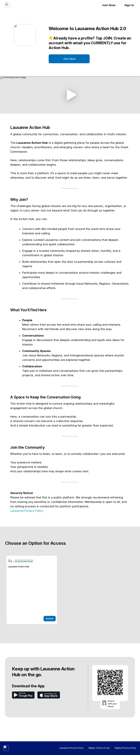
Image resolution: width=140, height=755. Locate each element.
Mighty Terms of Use (99, 748)
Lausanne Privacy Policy (26, 510)
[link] (32, 589)
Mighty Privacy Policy (125, 748)
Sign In (129, 5)
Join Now (108, 5)
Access (49, 618)
